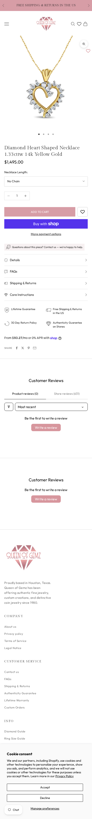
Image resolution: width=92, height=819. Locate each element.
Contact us (11, 672)
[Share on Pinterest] (28, 348)
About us (10, 626)
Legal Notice (12, 648)
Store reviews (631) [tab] (67, 394)
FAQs (7, 679)
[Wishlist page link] (79, 24)
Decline (45, 798)
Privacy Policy (64, 776)
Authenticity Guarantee (20, 693)
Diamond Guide (14, 731)
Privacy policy (13, 633)
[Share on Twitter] (22, 348)
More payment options (46, 234)
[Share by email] (34, 348)
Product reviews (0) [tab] (25, 394)
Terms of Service (15, 641)
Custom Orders (14, 707)
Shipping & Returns (17, 686)
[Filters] (8, 407)
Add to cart (40, 212)
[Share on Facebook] (16, 348)
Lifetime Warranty (16, 700)
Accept (45, 787)
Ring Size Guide (14, 738)
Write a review (46, 427)
